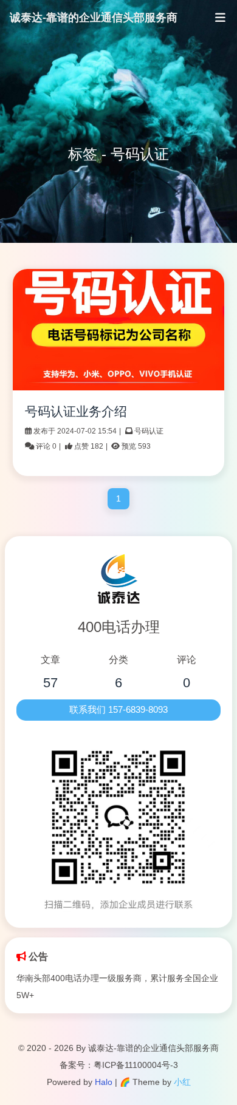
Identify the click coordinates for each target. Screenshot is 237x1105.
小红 (182, 1082)
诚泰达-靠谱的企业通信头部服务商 (93, 18)
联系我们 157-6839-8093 (118, 710)
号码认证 (148, 431)
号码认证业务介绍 (76, 411)
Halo (103, 1082)
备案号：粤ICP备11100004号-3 (119, 1065)
